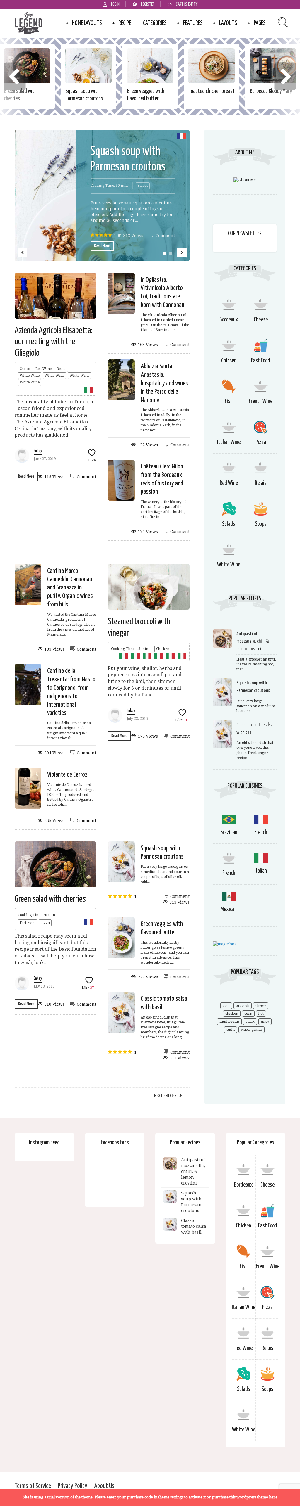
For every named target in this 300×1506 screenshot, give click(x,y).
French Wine (260, 401)
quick (250, 1021)
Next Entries (165, 1095)
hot (261, 1014)
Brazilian (228, 832)
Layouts (228, 23)
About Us (104, 1486)
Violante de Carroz (67, 774)
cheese (260, 1006)
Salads (142, 186)
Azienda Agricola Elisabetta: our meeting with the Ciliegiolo (54, 341)
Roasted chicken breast (211, 91)
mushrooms (229, 1021)
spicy (265, 1021)
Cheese (25, 369)
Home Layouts (87, 23)
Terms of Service (33, 1486)
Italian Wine (229, 442)
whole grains (251, 1030)
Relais (61, 369)
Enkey (38, 451)
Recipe (124, 23)
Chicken (162, 649)
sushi (230, 1030)
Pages (260, 23)
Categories (155, 23)
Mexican (229, 909)
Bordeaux (228, 320)
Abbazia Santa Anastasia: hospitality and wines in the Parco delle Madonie (164, 383)
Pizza (45, 923)
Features (193, 23)
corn (248, 1014)
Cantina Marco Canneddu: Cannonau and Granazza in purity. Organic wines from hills (70, 588)
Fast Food (27, 923)
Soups (261, 524)
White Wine (30, 376)
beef (226, 1006)
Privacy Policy (72, 1486)
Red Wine (43, 369)
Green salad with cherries (50, 899)
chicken (231, 1014)
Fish (229, 401)
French (260, 832)
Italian (260, 871)
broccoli (242, 1006)
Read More (102, 245)
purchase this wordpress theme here (244, 1497)
